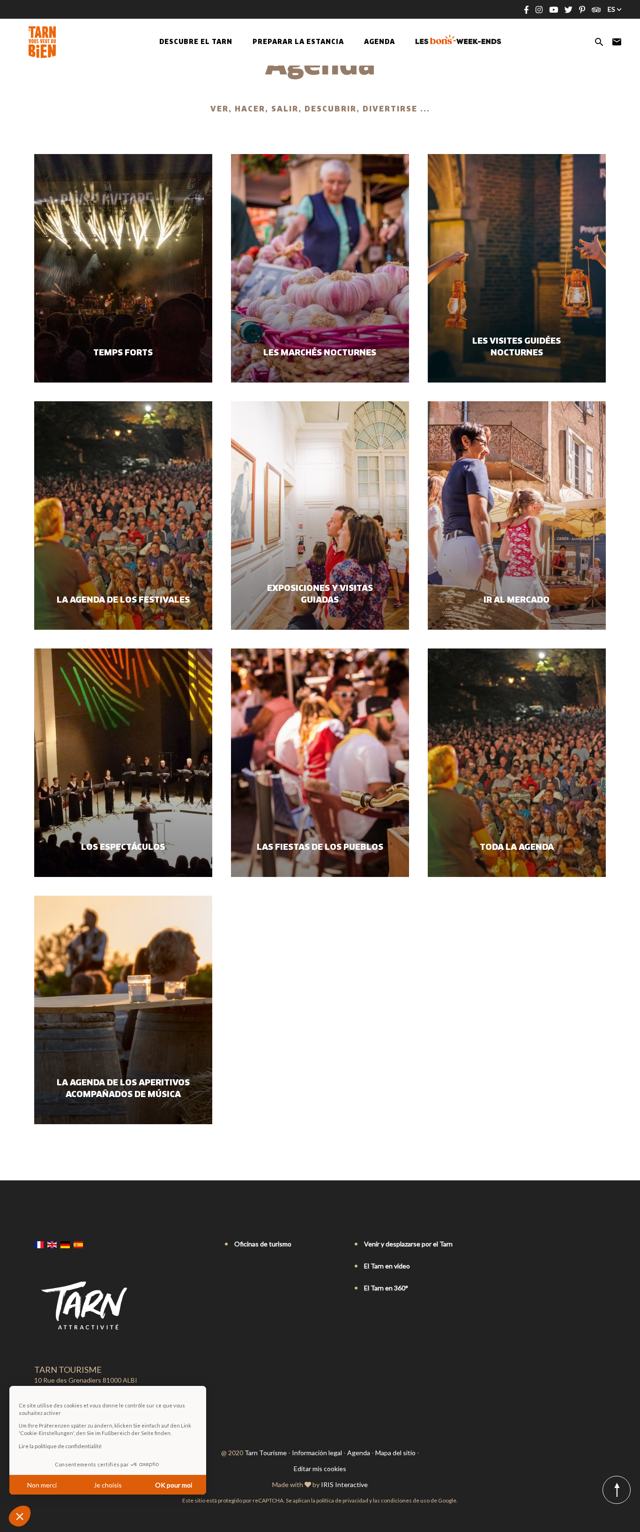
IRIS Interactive (344, 1484)
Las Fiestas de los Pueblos (320, 847)
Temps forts (123, 353)
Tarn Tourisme (266, 1453)
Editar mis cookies (320, 1469)
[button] (19, 1516)
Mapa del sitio (395, 1453)
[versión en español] (78, 1244)
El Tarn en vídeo (387, 1266)
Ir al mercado (517, 600)
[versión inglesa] (52, 1244)
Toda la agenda (517, 847)
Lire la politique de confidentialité (60, 1446)
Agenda (379, 42)
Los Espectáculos (123, 847)
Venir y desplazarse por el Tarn (408, 1244)
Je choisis (108, 1485)
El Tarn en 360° (386, 1288)
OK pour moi (173, 1485)
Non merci (42, 1485)
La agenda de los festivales (123, 600)
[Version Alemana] (65, 1244)
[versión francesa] (39, 1244)
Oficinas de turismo (262, 1244)
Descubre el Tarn (195, 42)
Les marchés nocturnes (319, 353)
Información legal (317, 1453)
